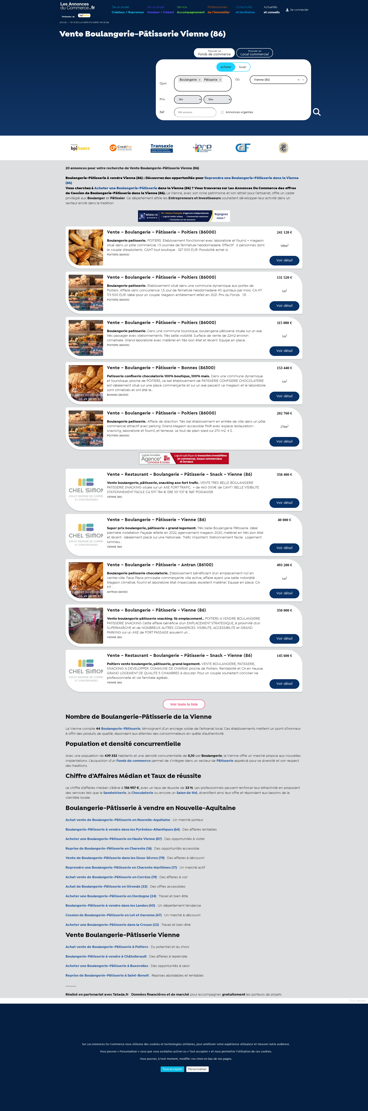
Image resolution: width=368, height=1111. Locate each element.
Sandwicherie (114, 793)
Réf (162, 112)
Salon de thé (187, 793)
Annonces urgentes (239, 112)
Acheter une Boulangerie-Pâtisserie (125, 188)
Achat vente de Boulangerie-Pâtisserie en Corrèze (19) (111, 877)
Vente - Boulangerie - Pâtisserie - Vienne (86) (156, 519)
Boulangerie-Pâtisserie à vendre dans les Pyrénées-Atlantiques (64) (123, 829)
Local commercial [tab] (255, 53)
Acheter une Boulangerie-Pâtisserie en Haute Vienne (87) (114, 839)
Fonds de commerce (134, 761)
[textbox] (202, 87)
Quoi (163, 83)
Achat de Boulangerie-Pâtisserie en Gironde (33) (106, 886)
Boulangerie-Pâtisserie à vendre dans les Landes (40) (110, 905)
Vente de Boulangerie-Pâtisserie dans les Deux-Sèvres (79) (115, 858)
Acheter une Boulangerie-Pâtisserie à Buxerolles (107, 966)
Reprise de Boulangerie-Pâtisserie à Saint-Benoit (107, 975)
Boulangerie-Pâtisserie (120, 728)
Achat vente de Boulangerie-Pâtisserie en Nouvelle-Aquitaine (118, 820)
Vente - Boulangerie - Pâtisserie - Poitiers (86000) (161, 232)
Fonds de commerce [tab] (214, 53)
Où (237, 79)
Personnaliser (197, 1069)
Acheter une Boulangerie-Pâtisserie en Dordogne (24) (111, 896)
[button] (199, 79)
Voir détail (284, 260)
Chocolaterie (142, 793)
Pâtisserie (225, 761)
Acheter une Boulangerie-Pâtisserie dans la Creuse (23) (112, 925)
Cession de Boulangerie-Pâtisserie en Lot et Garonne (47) (114, 915)
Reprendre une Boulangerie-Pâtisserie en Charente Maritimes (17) (121, 867)
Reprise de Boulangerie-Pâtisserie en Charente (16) (109, 848)
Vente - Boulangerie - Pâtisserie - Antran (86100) (160, 565)
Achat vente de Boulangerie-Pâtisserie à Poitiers (107, 947)
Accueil (63, 22)
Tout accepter (172, 1069)
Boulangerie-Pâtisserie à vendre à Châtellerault (106, 956)
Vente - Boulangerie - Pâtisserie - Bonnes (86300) (161, 368)
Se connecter (299, 10)
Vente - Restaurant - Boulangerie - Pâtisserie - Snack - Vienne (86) (179, 474)
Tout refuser (357, 1000)
